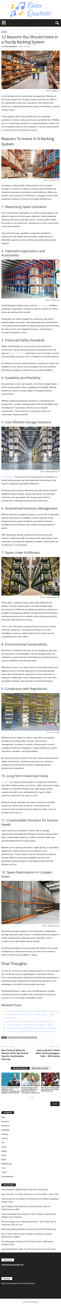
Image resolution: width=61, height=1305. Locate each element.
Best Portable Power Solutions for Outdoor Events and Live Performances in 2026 (25, 1207)
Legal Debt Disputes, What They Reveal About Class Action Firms (28, 1249)
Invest (11, 1037)
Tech (3, 1168)
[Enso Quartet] (30, 9)
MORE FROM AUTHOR (40, 1068)
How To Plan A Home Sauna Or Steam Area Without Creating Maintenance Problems (26, 1235)
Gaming (4, 1134)
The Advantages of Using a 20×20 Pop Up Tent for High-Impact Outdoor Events (27, 1243)
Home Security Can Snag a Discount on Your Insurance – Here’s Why (30, 1194)
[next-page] (32, 1097)
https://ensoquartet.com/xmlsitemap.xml (18, 1283)
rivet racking (43, 305)
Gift (2, 1143)
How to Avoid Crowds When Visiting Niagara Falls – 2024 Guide (48, 1053)
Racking (18, 1037)
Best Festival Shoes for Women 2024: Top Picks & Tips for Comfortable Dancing (14, 1054)
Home (3, 29)
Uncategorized (7, 1176)
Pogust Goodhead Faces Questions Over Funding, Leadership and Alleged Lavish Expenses (10, 1090)
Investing (5, 782)
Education (5, 1126)
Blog (9, 29)
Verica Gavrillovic (10, 46)
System (33, 1037)
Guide (3, 1147)
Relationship (6, 1164)
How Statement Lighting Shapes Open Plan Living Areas (24, 1190)
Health (4, 1151)
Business (5, 1121)
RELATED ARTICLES (20, 1068)
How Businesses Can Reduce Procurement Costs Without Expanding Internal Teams (29, 1200)
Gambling (5, 1130)
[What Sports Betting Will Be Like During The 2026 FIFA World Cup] (50, 1079)
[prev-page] (28, 1097)
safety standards (16, 353)
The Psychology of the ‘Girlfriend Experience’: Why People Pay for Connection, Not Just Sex (30, 1090)
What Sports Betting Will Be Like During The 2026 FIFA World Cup (50, 1089)
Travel (4, 1172)
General (4, 1138)
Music (3, 1159)
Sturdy (26, 1037)
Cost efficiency (7, 477)
